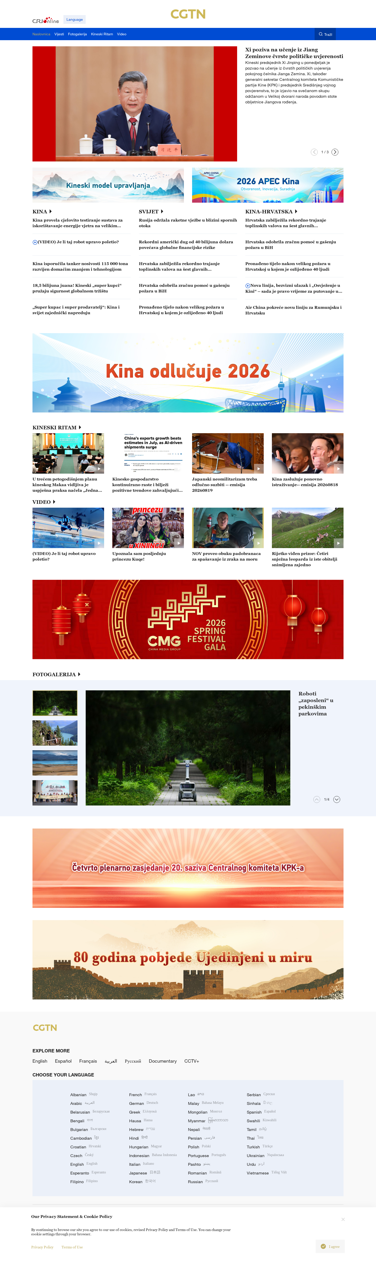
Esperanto (88, 1172)
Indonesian (153, 1155)
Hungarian (145, 1146)
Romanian (204, 1172)
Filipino (84, 1181)
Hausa (140, 1120)
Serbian (261, 1094)
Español (63, 1061)
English (39, 1061)
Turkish (260, 1146)
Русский (133, 1061)
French (143, 1094)
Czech (82, 1155)
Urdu (255, 1164)
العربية (111, 1061)
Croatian (85, 1146)
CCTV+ (191, 1061)
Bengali (81, 1120)
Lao (196, 1094)
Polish (199, 1146)
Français (88, 1061)
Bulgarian (88, 1129)
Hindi (138, 1138)
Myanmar (208, 1120)
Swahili (262, 1120)
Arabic (82, 1103)
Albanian (83, 1094)
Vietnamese (267, 1172)
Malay (206, 1103)
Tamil (257, 1129)
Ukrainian (265, 1155)
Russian (203, 1181)
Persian (201, 1138)
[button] (314, 152)
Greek (143, 1112)
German (143, 1103)
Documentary (163, 1061)
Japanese (144, 1172)
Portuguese (207, 1155)
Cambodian (84, 1138)
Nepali (199, 1129)
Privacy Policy (42, 1247)
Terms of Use (72, 1247)
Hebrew (142, 1129)
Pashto (199, 1164)
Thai (255, 1138)
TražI (328, 34)
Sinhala (259, 1103)
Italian (141, 1164)
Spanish (261, 1112)
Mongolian (205, 1112)
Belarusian (89, 1112)
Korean (142, 1181)
